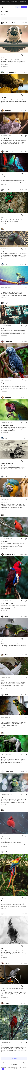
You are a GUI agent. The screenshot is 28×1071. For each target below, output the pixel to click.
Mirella (5, 619)
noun (5, 966)
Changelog (14, 1064)
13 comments (4, 259)
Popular (4, 18)
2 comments (4, 184)
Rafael (5, 267)
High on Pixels (14, 1068)
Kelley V (5, 1006)
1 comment (4, 548)
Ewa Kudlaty (6, 154)
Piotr (5, 232)
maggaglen (6, 113)
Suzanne (6, 517)
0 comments (4, 223)
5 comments (4, 145)
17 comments (4, 997)
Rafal (5, 479)
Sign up (24, 7)
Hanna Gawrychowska (9, 75)
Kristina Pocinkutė (8, 557)
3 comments (4, 335)
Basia (5, 735)
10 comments (4, 105)
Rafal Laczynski (7, 25)
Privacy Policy (14, 1063)
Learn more (15, 3)
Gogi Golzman (7, 305)
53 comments (4, 66)
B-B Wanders (6, 854)
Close (19, 3)
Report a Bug (22, 1063)
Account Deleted (7, 774)
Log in (17, 7)
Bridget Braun (7, 344)
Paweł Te (6, 192)
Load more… (14, 1058)
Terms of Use (6, 1063)
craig (5, 657)
